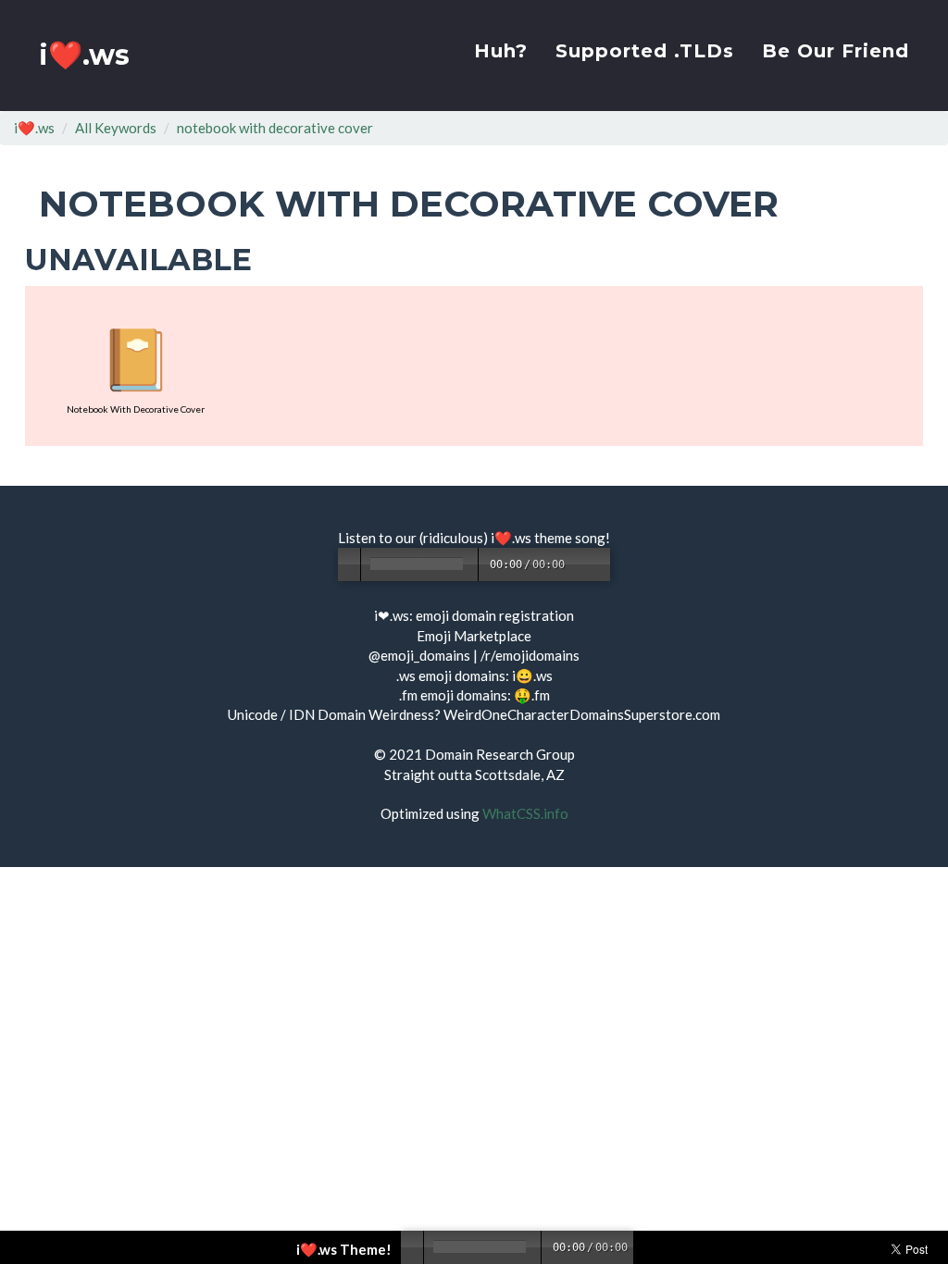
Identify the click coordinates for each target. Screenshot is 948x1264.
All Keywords (115, 127)
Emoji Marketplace (474, 635)
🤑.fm (532, 695)
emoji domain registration (495, 615)
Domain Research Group (500, 754)
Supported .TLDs (644, 51)
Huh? (501, 51)
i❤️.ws (84, 55)
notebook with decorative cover (275, 127)
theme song (569, 537)
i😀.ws (532, 675)
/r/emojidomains (530, 655)
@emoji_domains (419, 655)
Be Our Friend (835, 51)
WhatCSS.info (525, 813)
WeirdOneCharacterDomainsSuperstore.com (581, 714)
